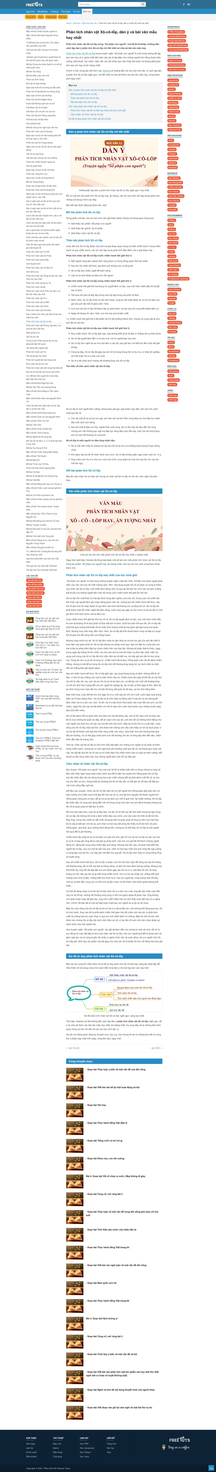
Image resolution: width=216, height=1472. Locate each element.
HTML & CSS (175, 98)
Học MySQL (174, 178)
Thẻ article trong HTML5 (47, 730)
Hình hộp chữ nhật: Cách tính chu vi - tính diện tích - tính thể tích (48, 645)
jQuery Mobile (175, 93)
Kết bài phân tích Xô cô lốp (83, 101)
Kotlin (171, 251)
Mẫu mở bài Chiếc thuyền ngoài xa (41, 31)
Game (56, 1447)
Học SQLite (174, 200)
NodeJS (172, 162)
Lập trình (30, 11)
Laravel (172, 149)
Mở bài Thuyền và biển (36, 524)
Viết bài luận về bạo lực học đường (41, 157)
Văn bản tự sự (32, 271)
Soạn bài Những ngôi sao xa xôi (40, 103)
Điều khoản (31, 1456)
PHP (171, 140)
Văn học (62, 16)
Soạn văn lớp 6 (34, 597)
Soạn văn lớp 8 (34, 605)
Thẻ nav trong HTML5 (46, 721)
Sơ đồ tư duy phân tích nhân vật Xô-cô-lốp (90, 118)
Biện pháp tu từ (33, 332)
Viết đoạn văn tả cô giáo (37, 107)
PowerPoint (174, 351)
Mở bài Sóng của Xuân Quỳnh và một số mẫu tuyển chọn (44, 66)
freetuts (106, 70)
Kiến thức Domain (177, 69)
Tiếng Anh (30, 16)
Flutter (171, 302)
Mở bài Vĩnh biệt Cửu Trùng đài (40, 536)
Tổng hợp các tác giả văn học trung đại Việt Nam (47, 635)
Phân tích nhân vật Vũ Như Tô (39, 267)
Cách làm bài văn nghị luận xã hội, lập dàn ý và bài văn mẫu (43, 407)
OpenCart (173, 158)
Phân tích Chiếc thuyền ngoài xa (40, 161)
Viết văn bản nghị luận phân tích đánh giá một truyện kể (43, 246)
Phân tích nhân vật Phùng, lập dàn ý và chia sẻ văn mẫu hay (43, 327)
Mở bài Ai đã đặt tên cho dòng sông (41, 475)
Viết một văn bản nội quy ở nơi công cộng (42, 51)
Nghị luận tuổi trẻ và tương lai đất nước (43, 87)
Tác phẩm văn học (35, 588)
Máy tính (57, 1443)
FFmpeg (172, 331)
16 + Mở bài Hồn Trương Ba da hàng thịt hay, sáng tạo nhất (44, 553)
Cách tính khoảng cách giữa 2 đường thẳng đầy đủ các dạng (49, 662)
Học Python (85, 1452)
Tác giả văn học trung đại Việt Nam (41, 569)
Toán (40, 16)
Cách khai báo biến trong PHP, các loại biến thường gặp (48, 698)
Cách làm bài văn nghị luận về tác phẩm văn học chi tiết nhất (44, 224)
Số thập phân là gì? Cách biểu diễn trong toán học (47, 680)
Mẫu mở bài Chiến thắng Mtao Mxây (42, 452)
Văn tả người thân (34, 165)
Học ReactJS (174, 125)
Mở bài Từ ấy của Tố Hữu (37, 463)
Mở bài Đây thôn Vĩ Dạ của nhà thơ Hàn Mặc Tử (43, 530)
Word (171, 346)
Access (172, 355)
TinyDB (172, 205)
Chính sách (31, 1452)
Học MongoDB (175, 182)
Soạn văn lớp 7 (34, 601)
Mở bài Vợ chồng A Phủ (36, 448)
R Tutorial (173, 274)
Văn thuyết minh (33, 263)
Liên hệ (29, 1447)
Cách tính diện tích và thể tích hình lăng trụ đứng (48, 653)
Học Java (84, 1456)
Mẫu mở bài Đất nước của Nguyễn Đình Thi (43, 400)
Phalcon (172, 153)
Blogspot (172, 167)
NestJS (172, 120)
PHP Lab (173, 399)
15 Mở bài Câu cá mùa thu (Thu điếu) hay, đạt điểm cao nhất (42, 44)
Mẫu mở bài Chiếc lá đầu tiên (39, 428)
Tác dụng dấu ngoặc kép (37, 347)
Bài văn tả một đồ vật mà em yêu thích (43, 371)
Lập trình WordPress (178, 45)
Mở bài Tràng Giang (35, 181)
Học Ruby (173, 238)
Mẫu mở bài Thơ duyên (36, 456)
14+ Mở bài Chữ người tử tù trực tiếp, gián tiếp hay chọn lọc (42, 377)
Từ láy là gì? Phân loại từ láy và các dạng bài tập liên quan (42, 342)
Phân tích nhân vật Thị (36, 351)
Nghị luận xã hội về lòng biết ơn (40, 177)
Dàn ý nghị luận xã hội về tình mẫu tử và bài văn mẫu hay (44, 210)
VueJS (171, 116)
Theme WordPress (177, 36)
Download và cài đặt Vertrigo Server (49, 706)
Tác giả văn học (34, 580)
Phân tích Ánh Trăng (35, 79)
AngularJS (173, 84)
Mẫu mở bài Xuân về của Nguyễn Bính (43, 416)
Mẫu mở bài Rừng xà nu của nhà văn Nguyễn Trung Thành (42, 542)
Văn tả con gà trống (34, 153)
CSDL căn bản (175, 187)
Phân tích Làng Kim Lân (36, 173)
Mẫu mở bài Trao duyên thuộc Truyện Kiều (42, 508)
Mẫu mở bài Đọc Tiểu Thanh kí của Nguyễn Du (41, 515)
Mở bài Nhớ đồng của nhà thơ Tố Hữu (43, 520)
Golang (172, 256)
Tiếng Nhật (51, 16)
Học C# (172, 233)
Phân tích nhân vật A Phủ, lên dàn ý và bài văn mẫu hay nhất (43, 292)
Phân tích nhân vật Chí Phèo (39, 255)
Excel (171, 342)
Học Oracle (174, 191)
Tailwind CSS (175, 129)
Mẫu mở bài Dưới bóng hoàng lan (41, 412)
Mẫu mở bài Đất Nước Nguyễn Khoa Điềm (42, 37)
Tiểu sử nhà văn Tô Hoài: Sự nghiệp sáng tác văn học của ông (49, 672)
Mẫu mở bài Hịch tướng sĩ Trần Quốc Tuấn (42, 393)
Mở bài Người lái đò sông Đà (39, 436)
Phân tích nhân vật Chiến (37, 306)
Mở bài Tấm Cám (33, 424)
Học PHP (84, 1443)
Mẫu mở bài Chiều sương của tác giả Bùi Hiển (44, 501)
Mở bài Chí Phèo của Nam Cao (40, 495)
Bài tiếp (156, 1048)
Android (172, 298)
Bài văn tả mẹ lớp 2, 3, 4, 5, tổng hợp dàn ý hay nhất (44, 442)
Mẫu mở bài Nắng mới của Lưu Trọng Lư (44, 483)
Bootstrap (173, 102)
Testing (172, 318)
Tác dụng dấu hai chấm (36, 355)
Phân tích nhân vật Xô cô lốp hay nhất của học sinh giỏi (98, 110)
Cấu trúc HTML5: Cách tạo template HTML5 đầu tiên (48, 739)
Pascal (172, 229)
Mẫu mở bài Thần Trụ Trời (37, 420)
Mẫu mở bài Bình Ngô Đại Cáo (39, 383)
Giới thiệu (30, 1443)
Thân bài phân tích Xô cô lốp (84, 97)
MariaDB (172, 209)
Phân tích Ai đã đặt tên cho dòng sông (43, 91)
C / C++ (172, 247)
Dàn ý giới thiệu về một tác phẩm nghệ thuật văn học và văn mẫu (43, 232)
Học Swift (173, 242)
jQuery (171, 89)
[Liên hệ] (189, 4)
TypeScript (173, 107)
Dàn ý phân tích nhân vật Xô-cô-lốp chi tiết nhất (92, 90)
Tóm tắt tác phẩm (34, 584)
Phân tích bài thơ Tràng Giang (39, 142)
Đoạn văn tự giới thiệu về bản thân (41, 185)
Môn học (87, 11)
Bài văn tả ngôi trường (36, 83)
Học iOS (172, 293)
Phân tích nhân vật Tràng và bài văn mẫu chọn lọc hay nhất (44, 277)
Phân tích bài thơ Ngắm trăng (39, 99)
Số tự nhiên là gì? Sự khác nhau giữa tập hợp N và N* (48, 627)
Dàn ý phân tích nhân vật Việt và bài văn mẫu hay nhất (44, 316)
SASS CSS (174, 111)
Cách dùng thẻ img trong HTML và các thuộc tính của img (49, 748)
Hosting (54, 11)
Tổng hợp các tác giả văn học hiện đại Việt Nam (47, 619)
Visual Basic (174, 265)
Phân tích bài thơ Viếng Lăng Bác (41, 115)
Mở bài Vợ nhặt (33, 471)
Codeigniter (174, 144)
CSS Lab (173, 395)
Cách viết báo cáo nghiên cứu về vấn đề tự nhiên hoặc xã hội (44, 239)
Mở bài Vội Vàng (33, 71)
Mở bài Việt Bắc (33, 479)
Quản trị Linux (175, 60)
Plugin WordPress (177, 40)
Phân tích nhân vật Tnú (36, 298)
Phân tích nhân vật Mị (35, 286)
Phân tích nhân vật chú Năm (38, 310)
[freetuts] (45, 4)
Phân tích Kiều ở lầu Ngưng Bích (40, 467)
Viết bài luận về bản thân (37, 119)
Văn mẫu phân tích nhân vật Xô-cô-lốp (88, 106)
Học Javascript (87, 1447)
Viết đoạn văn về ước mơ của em (40, 111)
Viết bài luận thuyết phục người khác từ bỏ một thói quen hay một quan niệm (43, 59)
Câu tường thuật (33, 123)
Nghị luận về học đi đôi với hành (40, 169)
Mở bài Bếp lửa (33, 460)
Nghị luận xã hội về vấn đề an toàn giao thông (43, 148)
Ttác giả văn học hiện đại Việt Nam (41, 565)
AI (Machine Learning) (178, 278)
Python (172, 220)
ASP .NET (173, 269)
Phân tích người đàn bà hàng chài (41, 359)
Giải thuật (173, 260)
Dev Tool (173, 327)
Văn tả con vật (32, 336)
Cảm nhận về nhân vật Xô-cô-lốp (86, 114)
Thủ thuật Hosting (176, 65)
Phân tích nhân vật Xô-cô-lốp (39, 321)
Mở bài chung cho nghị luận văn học (42, 127)
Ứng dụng (57, 1456)
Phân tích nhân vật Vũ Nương (39, 131)
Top (211, 1468)
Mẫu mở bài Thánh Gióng (37, 432)
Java (171, 224)
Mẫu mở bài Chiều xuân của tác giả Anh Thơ (44, 489)
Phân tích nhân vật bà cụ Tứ (38, 282)
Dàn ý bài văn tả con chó (37, 363)
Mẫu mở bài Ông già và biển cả (40, 547)
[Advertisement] (44, 804)
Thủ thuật (65, 11)
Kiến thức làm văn (35, 592)
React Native (174, 289)
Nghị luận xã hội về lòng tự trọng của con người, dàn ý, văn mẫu (44, 195)
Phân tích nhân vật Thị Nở (37, 251)
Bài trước (74, 1048)
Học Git (172, 313)
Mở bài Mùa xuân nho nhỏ (37, 75)
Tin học (76, 11)
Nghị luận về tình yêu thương (39, 95)
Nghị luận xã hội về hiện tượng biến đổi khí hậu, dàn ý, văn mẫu (43, 137)
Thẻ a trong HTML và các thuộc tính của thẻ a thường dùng (48, 758)
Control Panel (175, 322)
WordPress (43, 11)
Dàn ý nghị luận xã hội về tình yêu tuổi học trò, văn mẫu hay (43, 203)
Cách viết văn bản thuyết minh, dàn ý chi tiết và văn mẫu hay (44, 217)
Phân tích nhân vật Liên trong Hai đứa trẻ (44, 367)
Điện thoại (57, 1452)
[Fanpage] (184, 4)
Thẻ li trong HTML (44, 713)
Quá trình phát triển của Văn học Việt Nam (42, 560)
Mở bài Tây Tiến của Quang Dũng (41, 387)
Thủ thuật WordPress (178, 49)
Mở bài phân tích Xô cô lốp (83, 93)
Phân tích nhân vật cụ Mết (37, 302)
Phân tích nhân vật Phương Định (40, 189)
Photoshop (173, 360)
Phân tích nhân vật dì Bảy (37, 259)
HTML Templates (176, 31)
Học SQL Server (176, 196)
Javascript (173, 80)
